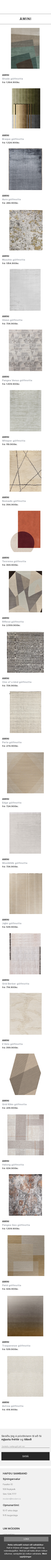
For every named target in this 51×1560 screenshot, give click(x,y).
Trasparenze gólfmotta (16, 1345)
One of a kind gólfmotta (16, 682)
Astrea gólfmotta (12, 1406)
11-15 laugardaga (10, 1515)
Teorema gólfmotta (14, 561)
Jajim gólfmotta (11, 923)
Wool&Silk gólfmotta (14, 863)
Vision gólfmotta (12, 320)
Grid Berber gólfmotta (15, 983)
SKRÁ (25, 1456)
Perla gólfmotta (12, 742)
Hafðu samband (15, 1473)
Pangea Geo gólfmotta (16, 1225)
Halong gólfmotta (13, 1164)
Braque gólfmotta (13, 139)
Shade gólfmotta (12, 78)
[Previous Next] (25, 48)
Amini (5, 75)
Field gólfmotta (11, 1285)
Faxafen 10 (8, 1484)
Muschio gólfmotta (13, 259)
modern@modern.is (12, 1499)
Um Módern (11, 1528)
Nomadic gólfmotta (14, 501)
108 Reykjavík (9, 1489)
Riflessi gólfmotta (13, 621)
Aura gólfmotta (11, 199)
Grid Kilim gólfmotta (14, 1104)
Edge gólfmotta (11, 802)
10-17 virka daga (10, 1511)
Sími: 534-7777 (9, 1494)
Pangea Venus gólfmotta (17, 380)
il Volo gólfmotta (12, 1044)
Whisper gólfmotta (13, 440)
